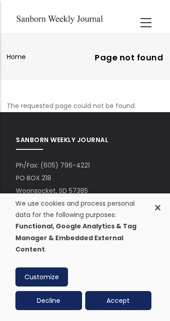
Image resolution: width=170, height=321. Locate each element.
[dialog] (85, 257)
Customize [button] (41, 276)
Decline (48, 300)
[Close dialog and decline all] (158, 202)
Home (16, 56)
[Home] (59, 18)
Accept (118, 300)
